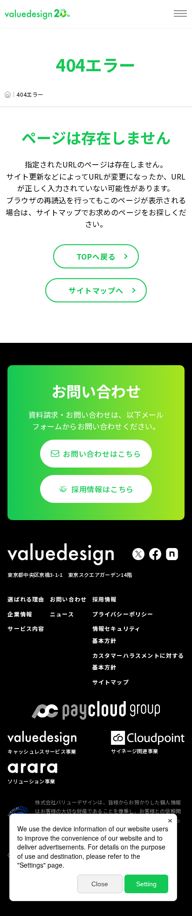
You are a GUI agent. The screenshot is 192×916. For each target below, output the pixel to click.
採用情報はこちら (102, 489)
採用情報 (104, 599)
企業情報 (19, 614)
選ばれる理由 (25, 599)
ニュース (62, 614)
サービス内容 (25, 628)
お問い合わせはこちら (102, 453)
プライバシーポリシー (123, 614)
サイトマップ (110, 682)
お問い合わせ (68, 599)
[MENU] (180, 14)
